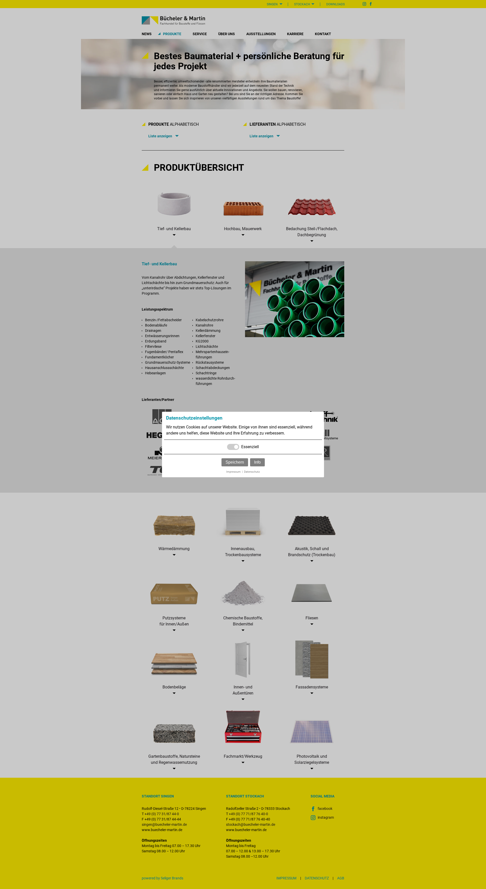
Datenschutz (252, 471)
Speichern (235, 462)
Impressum (233, 471)
